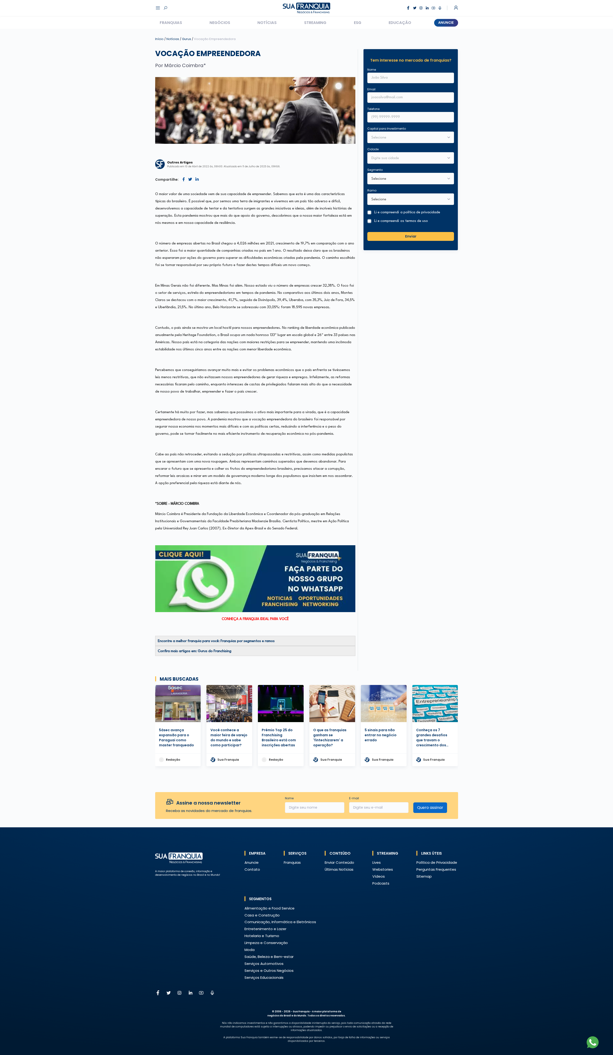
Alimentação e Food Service (269, 908)
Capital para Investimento (386, 129)
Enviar (410, 236)
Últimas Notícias (339, 869)
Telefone (373, 109)
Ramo (371, 190)
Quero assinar (430, 807)
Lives (376, 862)
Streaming (315, 22)
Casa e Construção (262, 915)
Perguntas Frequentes (436, 869)
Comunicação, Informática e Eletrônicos (280, 921)
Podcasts (380, 883)
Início (159, 39)
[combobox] (407, 158)
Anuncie (446, 22)
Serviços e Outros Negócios (269, 970)
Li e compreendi (407, 212)
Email (371, 89)
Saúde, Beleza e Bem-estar (269, 956)
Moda (249, 949)
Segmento (375, 170)
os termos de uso (414, 221)
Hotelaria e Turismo (261, 935)
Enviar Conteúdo (339, 862)
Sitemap (424, 876)
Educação (400, 22)
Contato (252, 869)
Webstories (382, 869)
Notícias (267, 22)
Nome (371, 70)
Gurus (187, 39)
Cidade (373, 149)
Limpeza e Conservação (266, 942)
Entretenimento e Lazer (265, 928)
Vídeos (378, 876)
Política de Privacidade (436, 862)
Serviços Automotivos (264, 963)
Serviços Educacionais (264, 977)
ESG (357, 22)
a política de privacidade (420, 212)
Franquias (171, 22)
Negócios (220, 22)
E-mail (354, 798)
